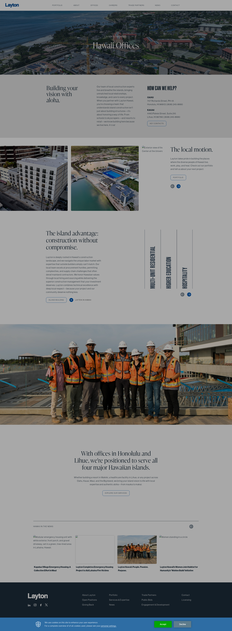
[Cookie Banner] (116, 624)
